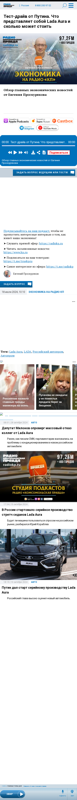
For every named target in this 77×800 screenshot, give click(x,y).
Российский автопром (48, 352)
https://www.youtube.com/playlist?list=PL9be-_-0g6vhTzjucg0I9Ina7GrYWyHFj (58, 127)
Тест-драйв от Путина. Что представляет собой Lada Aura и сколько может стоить (37, 21)
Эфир (72, 796)
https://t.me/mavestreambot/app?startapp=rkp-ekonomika (34, 128)
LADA (27, 352)
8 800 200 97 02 (43, 5)
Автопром (8, 355)
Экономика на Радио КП (46, 292)
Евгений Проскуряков (26, 273)
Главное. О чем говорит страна (34, 786)
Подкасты (62, 796)
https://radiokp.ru (51, 243)
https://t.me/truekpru (18, 261)
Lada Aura (15, 352)
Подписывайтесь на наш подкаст (26, 231)
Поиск (64, 5)
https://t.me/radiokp (59, 266)
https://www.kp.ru (16, 252)
